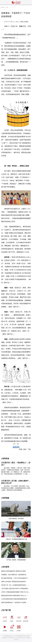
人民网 (2, 7)
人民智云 (12, 630)
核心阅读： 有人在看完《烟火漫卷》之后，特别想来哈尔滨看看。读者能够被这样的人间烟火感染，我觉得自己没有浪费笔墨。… (15, 488)
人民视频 (5, 630)
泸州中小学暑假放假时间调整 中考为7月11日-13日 (16, 592)
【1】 (14, 444)
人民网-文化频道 (23, 21)
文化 (7, 7)
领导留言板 (25, 621)
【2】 (17, 444)
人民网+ (11, 621)
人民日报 (5, 621)
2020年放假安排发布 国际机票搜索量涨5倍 (14, 599)
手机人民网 (18, 621)
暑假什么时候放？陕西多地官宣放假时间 (13, 581)
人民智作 (19, 630)
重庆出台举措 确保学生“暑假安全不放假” (13, 571)
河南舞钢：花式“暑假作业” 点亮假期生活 (13, 574)
